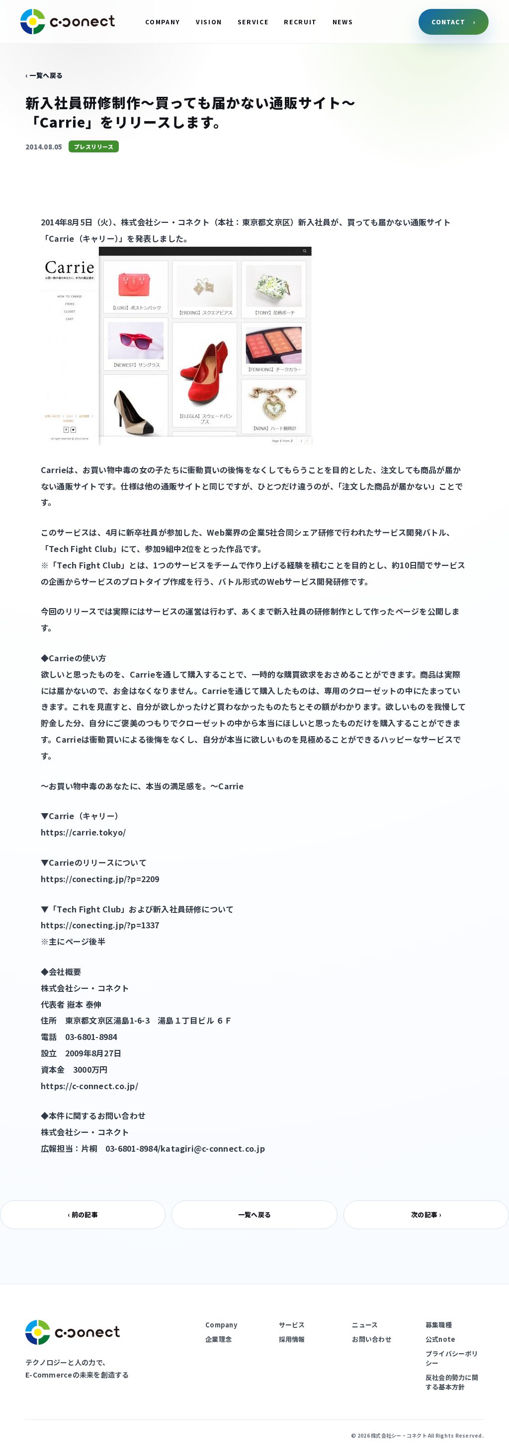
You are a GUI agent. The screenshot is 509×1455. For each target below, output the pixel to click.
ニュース (365, 1324)
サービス (292, 1324)
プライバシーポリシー (451, 1358)
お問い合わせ (371, 1339)
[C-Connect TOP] (67, 21)
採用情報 (292, 1339)
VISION (209, 21)
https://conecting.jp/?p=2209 (100, 879)
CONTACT (453, 21)
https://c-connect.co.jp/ (89, 1086)
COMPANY (162, 21)
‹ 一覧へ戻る (44, 75)
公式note (440, 1339)
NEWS (343, 21)
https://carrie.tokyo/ (83, 832)
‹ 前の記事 (82, 1214)
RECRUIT (300, 21)
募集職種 (438, 1324)
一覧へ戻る (254, 1214)
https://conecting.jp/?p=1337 (100, 925)
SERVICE (253, 21)
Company (221, 1324)
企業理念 (218, 1339)
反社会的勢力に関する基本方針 (451, 1382)
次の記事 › (426, 1214)
